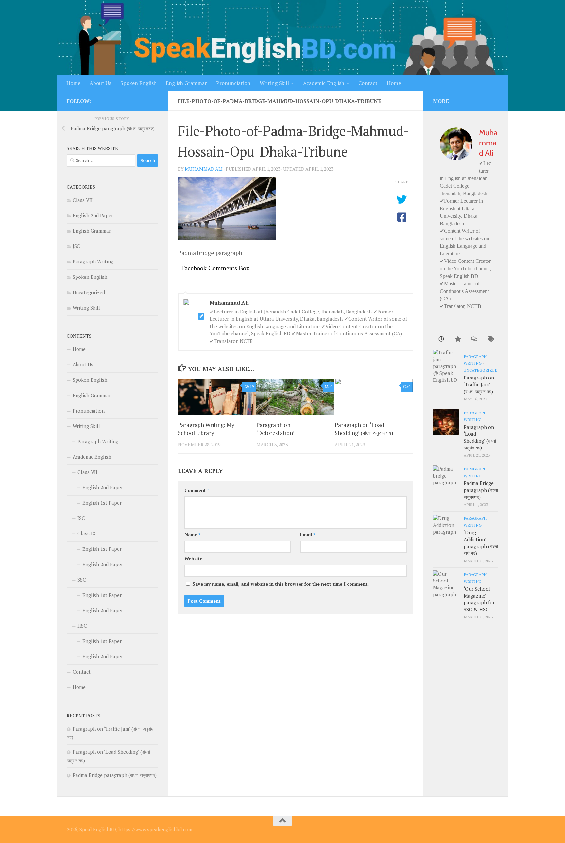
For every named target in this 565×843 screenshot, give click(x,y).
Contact (368, 83)
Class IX (86, 533)
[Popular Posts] (457, 339)
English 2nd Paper (93, 215)
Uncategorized (89, 292)
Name (192, 534)
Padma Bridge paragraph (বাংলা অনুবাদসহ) (115, 775)
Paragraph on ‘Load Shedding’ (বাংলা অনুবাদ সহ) (480, 437)
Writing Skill (274, 83)
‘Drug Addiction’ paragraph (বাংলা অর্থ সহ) (481, 542)
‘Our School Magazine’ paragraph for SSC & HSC (479, 599)
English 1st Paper (102, 502)
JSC (76, 246)
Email (307, 534)
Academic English (323, 83)
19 (252, 386)
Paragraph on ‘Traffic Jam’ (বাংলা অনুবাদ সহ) (479, 384)
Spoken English (138, 83)
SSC (81, 579)
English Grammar (186, 83)
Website (193, 558)
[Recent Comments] (474, 339)
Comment (196, 490)
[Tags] (490, 339)
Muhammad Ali (204, 169)
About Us (100, 83)
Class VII (83, 200)
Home (73, 83)
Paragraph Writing (93, 261)
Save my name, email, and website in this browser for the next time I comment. (280, 584)
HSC (82, 625)
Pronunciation (233, 83)
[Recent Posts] (441, 339)
